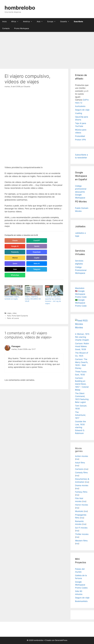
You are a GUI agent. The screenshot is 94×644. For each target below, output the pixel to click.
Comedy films (81, 472)
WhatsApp (15, 275)
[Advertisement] (47, 49)
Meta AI (37, 263)
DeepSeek (37, 252)
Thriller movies (81, 534)
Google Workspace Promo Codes (81, 585)
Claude (15, 240)
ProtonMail (80, 136)
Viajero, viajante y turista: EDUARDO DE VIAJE (33, 299)
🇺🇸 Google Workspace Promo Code (81, 294)
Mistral (15, 258)
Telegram (36, 269)
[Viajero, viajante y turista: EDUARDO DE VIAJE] (34, 290)
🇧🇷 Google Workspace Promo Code (81, 303)
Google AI (15, 246)
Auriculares (80, 106)
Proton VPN (80, 140)
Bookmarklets (81, 601)
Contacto (6, 28)
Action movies (81, 456)
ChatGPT (36, 240)
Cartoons (79, 469)
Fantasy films (81, 492)
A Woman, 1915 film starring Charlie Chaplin (82, 337)
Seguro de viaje (82, 110)
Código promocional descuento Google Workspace (80, 192)
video (14, 313)
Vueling (78, 113)
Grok (15, 269)
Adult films (80, 462)
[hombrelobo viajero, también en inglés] (14, 290)
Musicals (79, 511)
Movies (79, 327)
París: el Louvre (13, 318)
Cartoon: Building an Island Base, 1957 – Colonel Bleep (82, 384)
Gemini (36, 246)
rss (77, 459)
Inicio (4, 21)
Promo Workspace (21, 28)
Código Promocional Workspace (80, 270)
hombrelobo (20, 7)
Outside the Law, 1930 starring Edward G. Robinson (80, 427)
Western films (81, 540)
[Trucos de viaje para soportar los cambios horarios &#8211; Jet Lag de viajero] (54, 290)
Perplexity (15, 252)
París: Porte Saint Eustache (17, 316)
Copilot (36, 258)
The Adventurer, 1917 (80, 415)
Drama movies (81, 485)
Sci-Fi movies (81, 528)
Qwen (15, 263)
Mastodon (79, 288)
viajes (9, 313)
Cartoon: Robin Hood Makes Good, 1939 (82, 346)
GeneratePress (61, 640)
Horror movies (81, 505)
